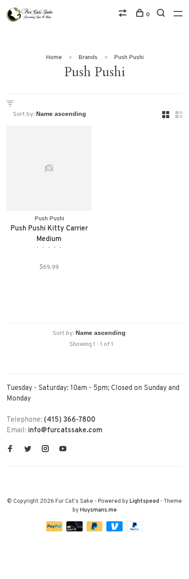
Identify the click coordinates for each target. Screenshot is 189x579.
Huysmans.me (98, 510)
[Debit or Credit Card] (75, 529)
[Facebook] (10, 449)
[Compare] (124, 15)
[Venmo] (115, 529)
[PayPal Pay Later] (96, 529)
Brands (88, 57)
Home (54, 57)
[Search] (162, 15)
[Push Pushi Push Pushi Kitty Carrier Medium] (49, 170)
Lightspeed (144, 501)
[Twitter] (27, 449)
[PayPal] (55, 529)
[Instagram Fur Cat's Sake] (45, 449)
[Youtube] (62, 449)
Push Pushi (129, 57)
